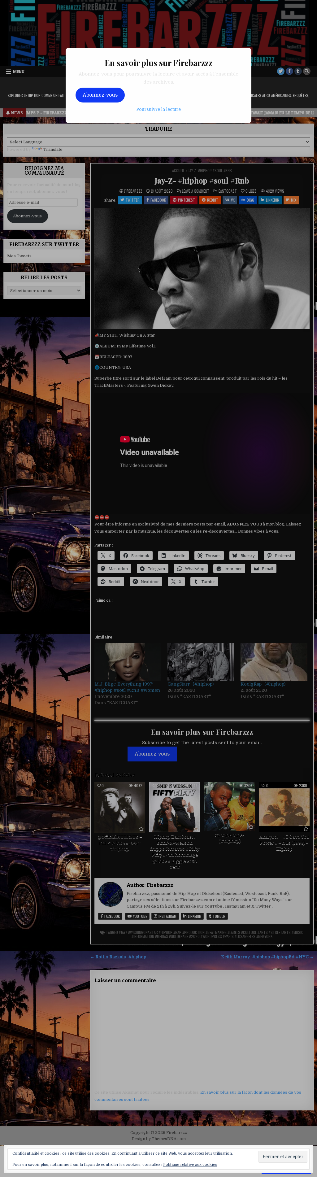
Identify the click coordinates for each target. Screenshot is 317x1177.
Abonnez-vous (100, 95)
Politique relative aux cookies (190, 1164)
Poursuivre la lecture (158, 109)
